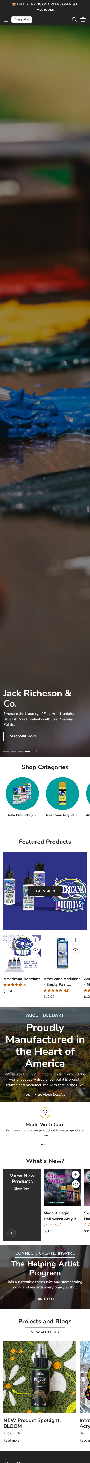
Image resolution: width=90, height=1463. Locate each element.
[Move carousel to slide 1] (6, 751)
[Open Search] (74, 19)
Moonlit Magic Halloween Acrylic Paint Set (60, 1218)
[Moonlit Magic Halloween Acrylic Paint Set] (62, 1187)
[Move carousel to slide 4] (27, 751)
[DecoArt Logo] (21, 20)
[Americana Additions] (22, 953)
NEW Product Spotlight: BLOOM (32, 1423)
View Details (45, 9)
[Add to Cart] (35, 940)
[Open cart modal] (82, 19)
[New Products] (11, 1233)
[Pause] (35, 751)
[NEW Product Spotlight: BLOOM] (39, 1377)
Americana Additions (21, 978)
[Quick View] (35, 950)
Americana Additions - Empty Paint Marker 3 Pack (62, 984)
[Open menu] (5, 19)
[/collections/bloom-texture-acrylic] (45, 391)
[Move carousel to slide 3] (20, 751)
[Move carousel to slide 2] (13, 751)
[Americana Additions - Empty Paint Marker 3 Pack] (62, 953)
